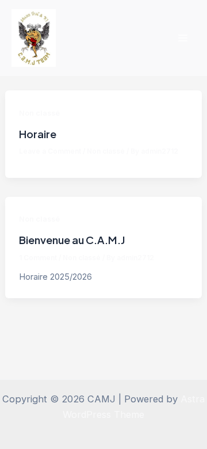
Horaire (37, 133)
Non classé (39, 113)
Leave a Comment (50, 151)
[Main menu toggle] (182, 38)
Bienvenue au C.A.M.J (72, 239)
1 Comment (38, 258)
